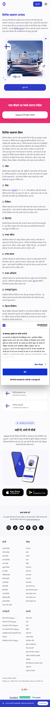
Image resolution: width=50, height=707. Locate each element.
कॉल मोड (28, 571)
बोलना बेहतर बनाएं (31, 593)
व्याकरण (28, 548)
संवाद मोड (28, 582)
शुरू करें (37, 4)
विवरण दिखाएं (39, 364)
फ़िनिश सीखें (5, 578)
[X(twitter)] (41, 527)
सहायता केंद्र (29, 637)
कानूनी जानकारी (30, 671)
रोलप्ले (27, 556)
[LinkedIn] (34, 527)
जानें (34, 281)
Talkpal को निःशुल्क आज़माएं (25, 115)
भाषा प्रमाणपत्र (30, 586)
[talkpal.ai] (3, 4)
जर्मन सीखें (5, 563)
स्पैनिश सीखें (5, 552)
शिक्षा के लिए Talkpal (8, 618)
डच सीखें (4, 571)
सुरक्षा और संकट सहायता (33, 652)
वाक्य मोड (28, 575)
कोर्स (27, 552)
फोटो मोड (28, 567)
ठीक (25, 372)
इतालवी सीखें (6, 560)
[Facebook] (28, 527)
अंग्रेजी (14, 190)
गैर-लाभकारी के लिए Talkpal (10, 629)
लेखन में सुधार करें (31, 601)
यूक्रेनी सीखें (5, 567)
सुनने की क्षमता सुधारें (31, 590)
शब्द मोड (28, 578)
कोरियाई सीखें (6, 597)
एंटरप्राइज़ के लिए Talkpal (10, 625)
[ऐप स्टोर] (13, 492)
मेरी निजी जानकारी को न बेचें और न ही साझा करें (25, 380)
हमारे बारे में (29, 618)
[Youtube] (21, 527)
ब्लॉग (27, 622)
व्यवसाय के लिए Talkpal (9, 622)
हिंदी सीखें (5, 590)
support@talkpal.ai (33, 519)
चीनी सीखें (5, 586)
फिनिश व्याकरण (19, 28)
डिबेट (27, 563)
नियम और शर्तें (30, 648)
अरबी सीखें (5, 582)
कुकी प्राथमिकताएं (31, 644)
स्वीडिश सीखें (6, 575)
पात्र (27, 560)
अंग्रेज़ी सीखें (5, 548)
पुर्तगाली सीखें (6, 601)
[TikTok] (15, 527)
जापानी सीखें (5, 593)
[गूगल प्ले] (37, 492)
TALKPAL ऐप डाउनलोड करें (26, 423)
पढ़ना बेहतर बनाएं (30, 597)
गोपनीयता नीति (30, 640)
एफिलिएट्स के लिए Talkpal (10, 640)
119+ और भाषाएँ (7, 605)
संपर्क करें (28, 633)
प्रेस (27, 625)
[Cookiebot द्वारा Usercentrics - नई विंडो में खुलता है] (37, 325)
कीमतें (27, 629)
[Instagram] (8, 527)
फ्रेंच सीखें (5, 556)
